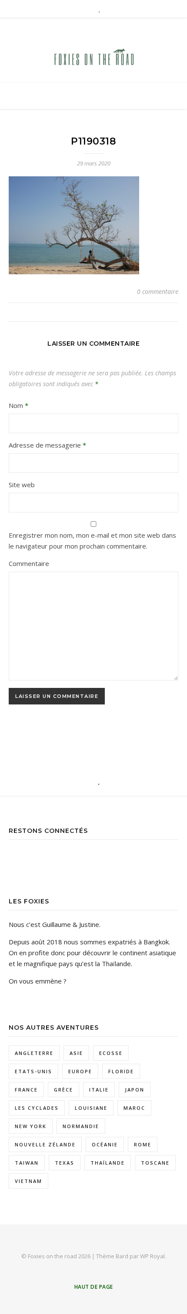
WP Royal (152, 1256)
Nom (18, 405)
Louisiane (91, 1108)
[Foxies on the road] (93, 58)
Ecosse (111, 1053)
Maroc (134, 1108)
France (26, 1089)
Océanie (105, 1144)
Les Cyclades (37, 1108)
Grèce (63, 1089)
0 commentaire (157, 291)
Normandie (81, 1126)
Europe (80, 1071)
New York (31, 1126)
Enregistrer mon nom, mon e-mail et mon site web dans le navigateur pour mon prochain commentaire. (92, 540)
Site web (22, 484)
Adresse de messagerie (47, 445)
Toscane (155, 1162)
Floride (121, 1071)
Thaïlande (107, 1162)
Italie (99, 1089)
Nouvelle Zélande (45, 1144)
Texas (64, 1162)
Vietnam (28, 1181)
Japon (134, 1089)
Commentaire (29, 563)
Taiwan (27, 1162)
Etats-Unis (33, 1071)
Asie (76, 1053)
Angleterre (34, 1053)
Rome (142, 1144)
